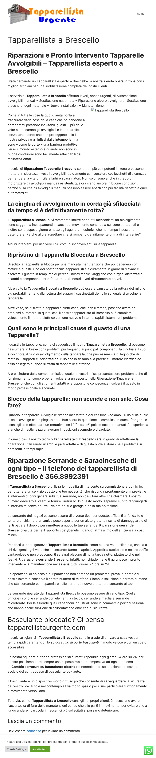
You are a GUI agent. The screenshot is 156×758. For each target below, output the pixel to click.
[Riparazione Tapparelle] (46, 13)
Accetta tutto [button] (40, 749)
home (141, 13)
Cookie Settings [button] (16, 749)
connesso (33, 731)
